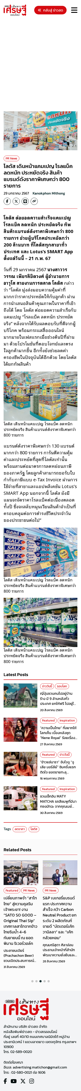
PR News (11, 158)
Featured (48, 720)
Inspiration (67, 720)
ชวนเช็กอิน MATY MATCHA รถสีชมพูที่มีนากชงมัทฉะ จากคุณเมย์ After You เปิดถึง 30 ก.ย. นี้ (58, 806)
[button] (32, 981)
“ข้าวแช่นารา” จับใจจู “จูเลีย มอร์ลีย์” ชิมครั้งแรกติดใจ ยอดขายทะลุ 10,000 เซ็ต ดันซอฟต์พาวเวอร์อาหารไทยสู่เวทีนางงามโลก (58, 774)
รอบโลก (62, 686)
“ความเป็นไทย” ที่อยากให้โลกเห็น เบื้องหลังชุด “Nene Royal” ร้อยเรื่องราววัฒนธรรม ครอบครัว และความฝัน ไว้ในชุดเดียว (58, 738)
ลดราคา (20, 829)
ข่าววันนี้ (47, 686)
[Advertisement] (40, 64)
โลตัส (34, 829)
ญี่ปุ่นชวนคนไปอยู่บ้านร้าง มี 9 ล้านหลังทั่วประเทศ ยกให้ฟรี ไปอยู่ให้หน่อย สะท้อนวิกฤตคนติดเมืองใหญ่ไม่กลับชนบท (58, 703)
